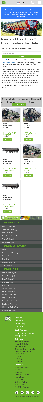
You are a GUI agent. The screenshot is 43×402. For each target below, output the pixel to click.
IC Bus (17, 369)
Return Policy (20, 327)
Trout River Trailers (22, 387)
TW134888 (26, 172)
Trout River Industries (9, 63)
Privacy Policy (20, 323)
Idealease (18, 372)
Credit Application (21, 330)
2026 (7, 125)
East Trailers (19, 384)
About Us (18, 317)
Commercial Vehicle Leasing (25, 349)
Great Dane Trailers (22, 374)
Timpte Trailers (20, 379)
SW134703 (26, 136)
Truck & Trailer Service (23, 354)
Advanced (34, 59)
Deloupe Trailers (21, 382)
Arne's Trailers (20, 377)
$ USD (23, 2)
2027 (7, 161)
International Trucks (22, 367)
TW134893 (5, 136)
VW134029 (5, 172)
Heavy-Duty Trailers (22, 344)
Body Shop (19, 356)
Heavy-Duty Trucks (22, 341)
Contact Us (19, 320)
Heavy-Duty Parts (21, 346)
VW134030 (5, 208)
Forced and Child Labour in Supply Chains (25, 334)
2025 (28, 125)
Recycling (18, 359)
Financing (18, 361)
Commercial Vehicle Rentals (25, 351)
